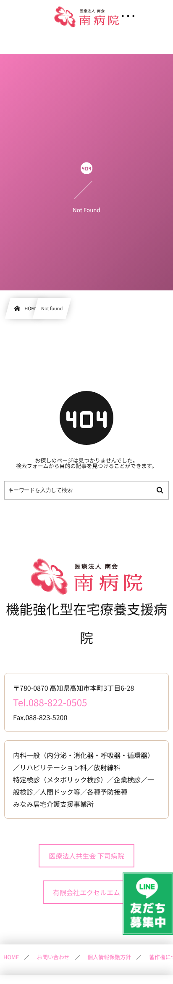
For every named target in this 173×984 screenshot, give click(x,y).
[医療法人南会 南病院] (86, 16)
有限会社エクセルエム (86, 892)
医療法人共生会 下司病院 (86, 856)
